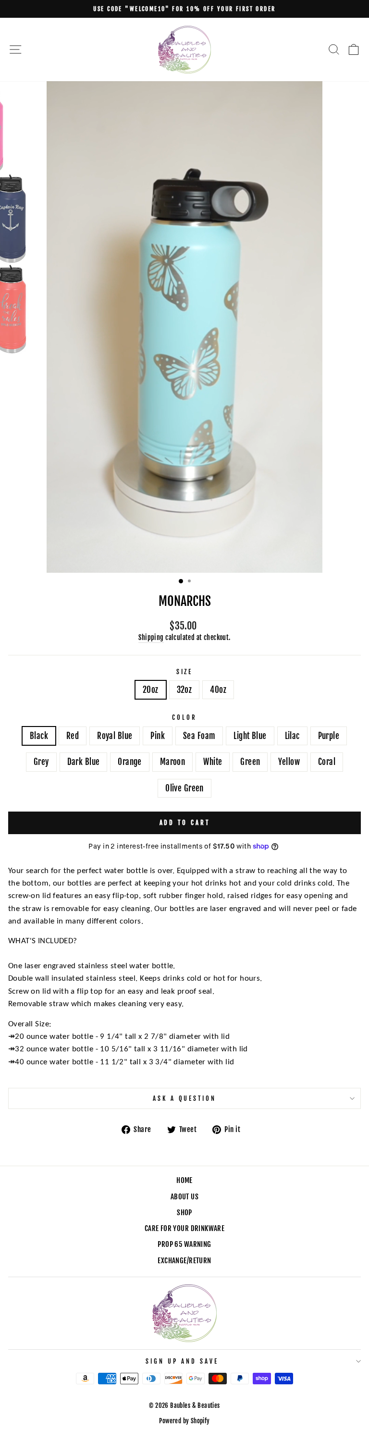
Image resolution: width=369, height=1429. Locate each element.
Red (72, 736)
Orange (129, 762)
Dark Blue (83, 762)
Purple (328, 736)
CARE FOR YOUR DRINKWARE (185, 1228)
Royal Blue (114, 736)
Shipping (150, 637)
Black (39, 736)
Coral (326, 762)
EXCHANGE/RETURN (184, 1260)
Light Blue (250, 736)
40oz (218, 690)
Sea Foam (199, 736)
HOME (184, 1180)
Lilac (292, 736)
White (212, 762)
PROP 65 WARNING (184, 1244)
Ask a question (185, 1098)
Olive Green (184, 788)
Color (184, 717)
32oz (184, 690)
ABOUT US (184, 1196)
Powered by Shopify (184, 1421)
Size (184, 672)
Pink (157, 736)
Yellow (288, 762)
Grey (41, 762)
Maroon (172, 762)
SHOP (184, 1212)
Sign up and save (182, 1361)
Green (250, 762)
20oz (151, 690)
